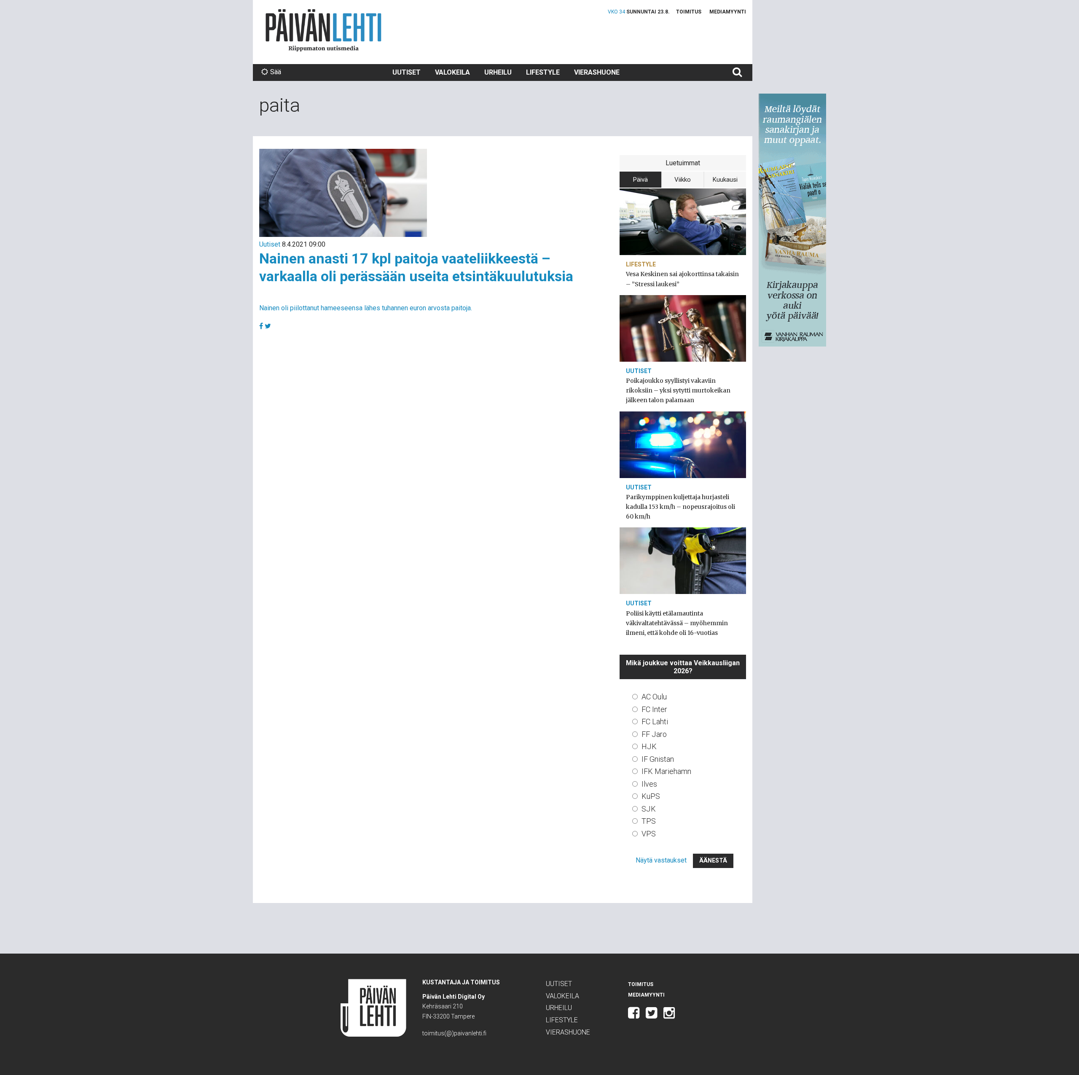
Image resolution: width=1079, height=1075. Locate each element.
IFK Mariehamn (666, 771)
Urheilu (498, 72)
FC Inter (654, 709)
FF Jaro (654, 734)
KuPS (650, 796)
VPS (648, 833)
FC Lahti (654, 721)
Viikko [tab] (682, 179)
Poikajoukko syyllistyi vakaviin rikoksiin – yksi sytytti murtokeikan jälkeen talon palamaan (678, 390)
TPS (648, 821)
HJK (649, 746)
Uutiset (406, 72)
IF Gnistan (657, 759)
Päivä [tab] (640, 179)
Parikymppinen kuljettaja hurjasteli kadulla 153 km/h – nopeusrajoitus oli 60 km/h (680, 506)
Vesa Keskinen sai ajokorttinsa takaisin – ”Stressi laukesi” (682, 279)
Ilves (649, 783)
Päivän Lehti (323, 30)
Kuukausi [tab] (725, 179)
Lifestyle (543, 72)
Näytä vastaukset (661, 860)
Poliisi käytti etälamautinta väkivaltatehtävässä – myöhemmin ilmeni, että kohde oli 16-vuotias (677, 623)
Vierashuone (597, 72)
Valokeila (452, 72)
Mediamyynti (727, 12)
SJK (648, 808)
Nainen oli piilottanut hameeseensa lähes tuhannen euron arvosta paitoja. (365, 308)
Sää (275, 72)
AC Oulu (654, 696)
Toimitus (688, 12)
